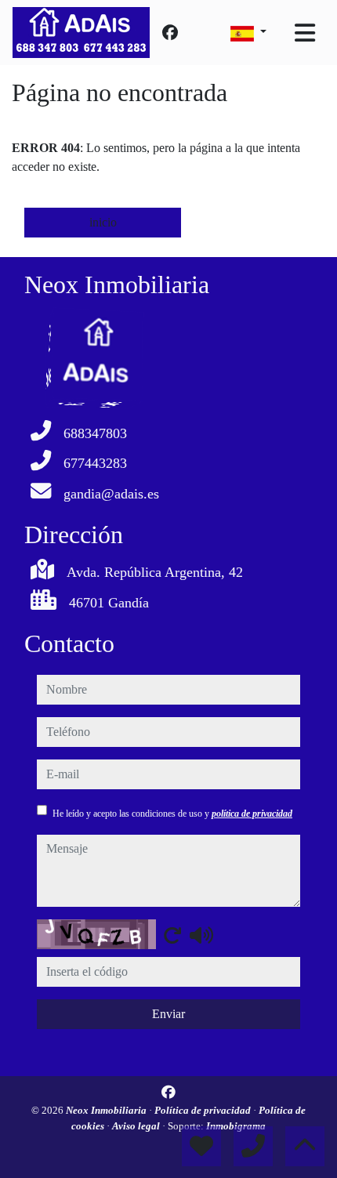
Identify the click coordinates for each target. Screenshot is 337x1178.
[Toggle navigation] (304, 33)
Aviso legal (137, 1126)
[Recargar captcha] (172, 935)
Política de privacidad (203, 1110)
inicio (103, 222)
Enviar (168, 1013)
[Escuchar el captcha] (201, 935)
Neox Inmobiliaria (107, 1110)
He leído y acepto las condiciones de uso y (172, 813)
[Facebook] (170, 33)
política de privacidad (252, 813)
